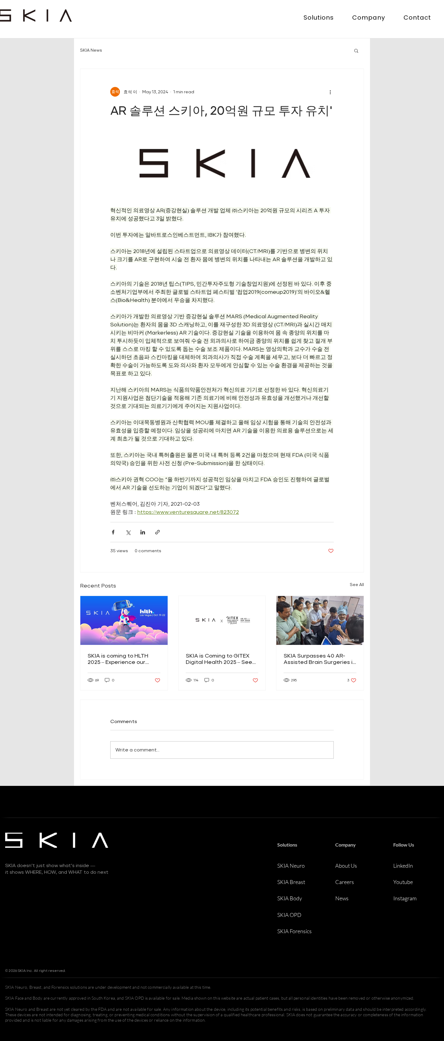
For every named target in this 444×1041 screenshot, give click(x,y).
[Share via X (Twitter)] (128, 532)
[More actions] (330, 91)
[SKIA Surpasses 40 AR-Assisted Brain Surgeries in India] (320, 620)
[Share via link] (157, 532)
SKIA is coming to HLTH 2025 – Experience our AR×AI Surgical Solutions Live (120, 658)
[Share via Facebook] (113, 532)
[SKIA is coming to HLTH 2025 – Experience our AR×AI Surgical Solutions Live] (124, 620)
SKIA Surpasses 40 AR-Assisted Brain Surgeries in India (320, 658)
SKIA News (91, 50)
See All (357, 584)
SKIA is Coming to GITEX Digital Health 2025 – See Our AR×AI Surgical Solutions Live (219, 658)
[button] (318, 17)
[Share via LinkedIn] (143, 532)
